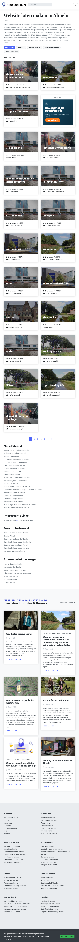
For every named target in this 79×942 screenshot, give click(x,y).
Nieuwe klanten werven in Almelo (17, 486)
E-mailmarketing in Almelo (14, 468)
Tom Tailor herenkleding (19, 634)
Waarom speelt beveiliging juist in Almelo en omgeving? (21, 764)
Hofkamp (21, 47)
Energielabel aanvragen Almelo (16, 548)
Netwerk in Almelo (11, 483)
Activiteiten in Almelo (12, 567)
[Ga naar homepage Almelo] (13, 5)
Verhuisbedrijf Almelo (12, 862)
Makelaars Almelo (11, 888)
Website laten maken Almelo (52, 885)
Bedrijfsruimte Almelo (49, 909)
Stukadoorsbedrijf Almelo (14, 859)
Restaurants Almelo (12, 846)
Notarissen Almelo (11, 880)
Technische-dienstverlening (57, 634)
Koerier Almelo (10, 536)
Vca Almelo (45, 880)
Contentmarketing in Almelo (15, 462)
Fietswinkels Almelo (48, 820)
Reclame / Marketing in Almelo (16, 450)
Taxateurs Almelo (11, 883)
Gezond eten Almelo (49, 833)
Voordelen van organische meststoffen (20, 701)
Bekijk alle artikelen (66, 602)
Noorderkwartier (34, 47)
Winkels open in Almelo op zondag (17, 573)
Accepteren (67, 936)
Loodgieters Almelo (11, 857)
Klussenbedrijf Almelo (12, 878)
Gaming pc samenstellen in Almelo (57, 762)
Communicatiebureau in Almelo (16, 459)
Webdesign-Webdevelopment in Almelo (20, 505)
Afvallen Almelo (47, 831)
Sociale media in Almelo (13, 496)
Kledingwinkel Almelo (49, 883)
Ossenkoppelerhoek (52, 47)
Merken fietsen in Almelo (56, 700)
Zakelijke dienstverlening (19, 760)
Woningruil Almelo (48, 901)
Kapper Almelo (47, 825)
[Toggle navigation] (75, 4)
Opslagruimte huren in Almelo (16, 539)
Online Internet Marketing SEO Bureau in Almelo (23, 489)
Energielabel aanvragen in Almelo (17, 542)
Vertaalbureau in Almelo (13, 502)
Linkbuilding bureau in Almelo (15, 480)
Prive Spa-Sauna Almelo (50, 904)
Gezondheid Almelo (48, 828)
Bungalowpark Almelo (49, 865)
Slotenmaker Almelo (12, 912)
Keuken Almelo (47, 878)
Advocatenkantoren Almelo (15, 909)
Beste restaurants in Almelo (15, 570)
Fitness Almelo (9, 582)
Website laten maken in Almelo (16, 508)
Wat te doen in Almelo (13, 564)
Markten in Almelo (11, 576)
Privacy (7, 833)
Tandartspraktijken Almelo (14, 854)
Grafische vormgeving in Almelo (17, 477)
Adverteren (8, 823)
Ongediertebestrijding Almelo (52, 912)
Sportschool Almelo (49, 888)
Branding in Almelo (11, 456)
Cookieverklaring (10, 828)
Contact (7, 820)
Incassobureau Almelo (50, 906)
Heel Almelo (9, 47)
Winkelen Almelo (47, 846)
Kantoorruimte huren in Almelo (16, 533)
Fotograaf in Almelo (12, 474)
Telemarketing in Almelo (13, 498)
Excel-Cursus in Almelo (13, 471)
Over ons (7, 825)
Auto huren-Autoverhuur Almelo (17, 904)
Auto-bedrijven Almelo (13, 901)
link (17, 520)
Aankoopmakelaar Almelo (14, 551)
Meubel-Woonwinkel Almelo (52, 849)
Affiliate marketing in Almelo (15, 453)
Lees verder (12, 659)
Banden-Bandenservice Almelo (16, 906)
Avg (5, 831)
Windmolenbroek (11, 51)
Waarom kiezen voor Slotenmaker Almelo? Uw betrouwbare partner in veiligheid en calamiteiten (56, 641)
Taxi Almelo (45, 823)
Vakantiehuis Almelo (49, 862)
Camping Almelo (47, 857)
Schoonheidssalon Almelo (14, 852)
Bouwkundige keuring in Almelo (16, 545)
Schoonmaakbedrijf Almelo (15, 885)
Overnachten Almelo (49, 859)
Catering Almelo (10, 849)
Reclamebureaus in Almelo (14, 492)
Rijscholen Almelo (48, 818)
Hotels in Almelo (10, 579)
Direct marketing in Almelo (14, 465)
